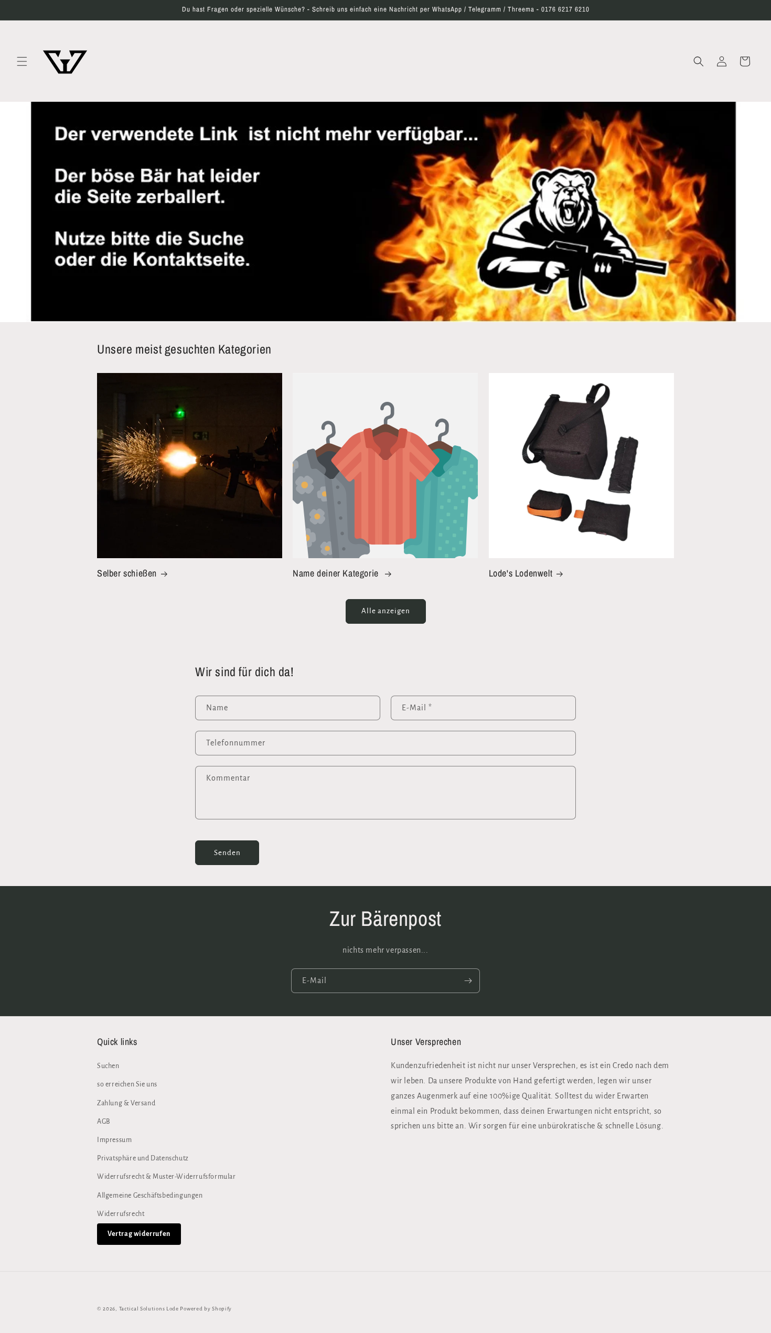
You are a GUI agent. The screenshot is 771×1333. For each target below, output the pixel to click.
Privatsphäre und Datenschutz (143, 1158)
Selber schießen (127, 573)
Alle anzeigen (385, 611)
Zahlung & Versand (126, 1103)
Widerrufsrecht (120, 1214)
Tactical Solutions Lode (149, 1308)
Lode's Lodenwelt (521, 573)
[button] (22, 61)
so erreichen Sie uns (127, 1085)
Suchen (108, 1066)
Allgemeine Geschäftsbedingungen (150, 1195)
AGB (104, 1121)
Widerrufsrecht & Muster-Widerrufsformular (166, 1177)
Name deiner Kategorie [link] (337, 573)
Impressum (114, 1140)
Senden (227, 853)
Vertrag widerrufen (139, 1234)
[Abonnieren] (467, 980)
